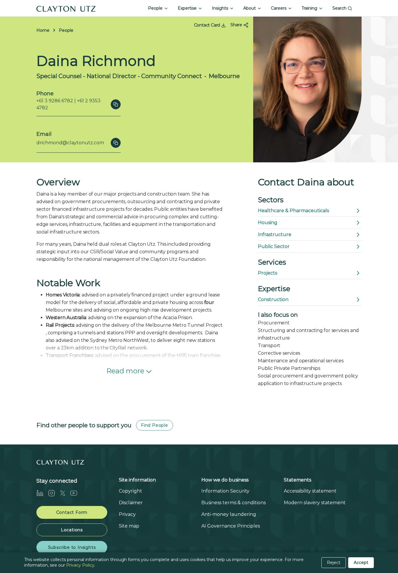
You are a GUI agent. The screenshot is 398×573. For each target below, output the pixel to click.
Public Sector (274, 246)
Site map (129, 526)
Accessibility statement (310, 491)
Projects (267, 273)
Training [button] (310, 8)
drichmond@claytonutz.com (70, 142)
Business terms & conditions (233, 502)
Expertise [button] (188, 8)
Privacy (127, 514)
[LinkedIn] (42, 493)
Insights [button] (220, 8)
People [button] (156, 8)
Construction (273, 299)
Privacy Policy (80, 565)
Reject (333, 562)
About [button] (250, 8)
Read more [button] (125, 371)
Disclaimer (131, 502)
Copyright (130, 491)
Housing (267, 222)
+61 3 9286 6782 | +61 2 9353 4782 (68, 104)
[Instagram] (54, 493)
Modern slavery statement (315, 502)
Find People (154, 425)
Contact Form (72, 512)
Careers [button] (279, 8)
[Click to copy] (116, 104)
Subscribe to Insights (72, 547)
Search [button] (340, 8)
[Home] (66, 8)
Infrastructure (274, 234)
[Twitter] (65, 493)
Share (236, 24)
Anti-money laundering (228, 514)
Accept (361, 562)
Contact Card (207, 25)
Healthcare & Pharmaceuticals (293, 210)
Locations (72, 529)
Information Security (225, 491)
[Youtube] (76, 493)
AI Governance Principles (230, 526)
